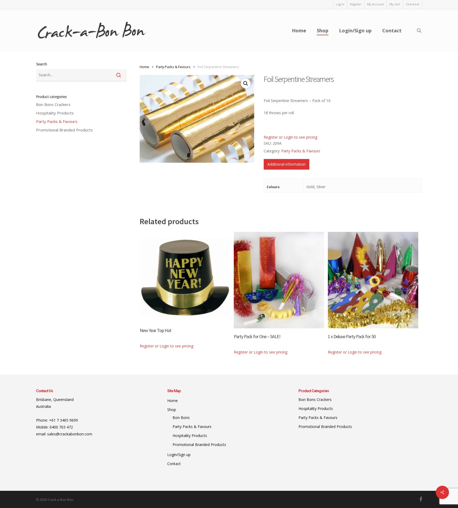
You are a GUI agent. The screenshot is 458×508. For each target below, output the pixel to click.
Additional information (286, 164)
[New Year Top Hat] (185, 277)
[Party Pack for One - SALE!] (279, 280)
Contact (174, 463)
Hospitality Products (55, 113)
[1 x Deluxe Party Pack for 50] (373, 280)
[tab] (286, 164)
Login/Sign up (179, 454)
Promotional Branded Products (64, 129)
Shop (171, 409)
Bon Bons (53, 104)
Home (144, 66)
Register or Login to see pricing (290, 137)
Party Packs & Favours (56, 121)
